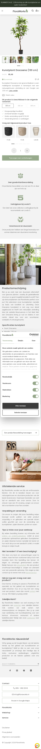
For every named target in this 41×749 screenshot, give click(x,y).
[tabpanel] (5, 59)
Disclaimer (6, 728)
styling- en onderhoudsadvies (14, 536)
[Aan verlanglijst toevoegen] (36, 79)
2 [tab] (22, 65)
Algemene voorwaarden (11, 737)
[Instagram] (17, 671)
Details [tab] (20, 340)
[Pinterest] (24, 671)
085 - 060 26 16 (21, 688)
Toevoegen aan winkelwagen (20, 158)
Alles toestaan (20, 406)
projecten (17, 605)
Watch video (10, 95)
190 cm (32, 106)
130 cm (7, 106)
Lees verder (13, 91)
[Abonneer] (37, 663)
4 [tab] (24, 144)
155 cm (20, 106)
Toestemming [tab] (7, 340)
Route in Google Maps (20, 700)
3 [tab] (21, 144)
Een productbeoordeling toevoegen (18, 433)
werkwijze (31, 618)
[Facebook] (10, 671)
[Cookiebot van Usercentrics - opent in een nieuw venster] (29, 334)
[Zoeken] (33, 11)
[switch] (36, 383)
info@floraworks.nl (21, 694)
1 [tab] (19, 65)
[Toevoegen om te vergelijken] (38, 79)
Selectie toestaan (20, 412)
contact (32, 591)
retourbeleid (21, 565)
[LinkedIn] (31, 671)
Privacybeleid (7, 732)
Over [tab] (33, 340)
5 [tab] (28, 144)
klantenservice (31, 573)
